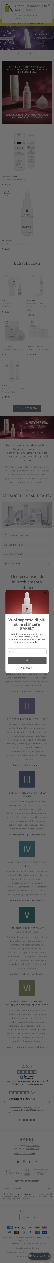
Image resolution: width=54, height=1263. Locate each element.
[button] (45, 593)
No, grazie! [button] (27, 667)
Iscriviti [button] (27, 660)
